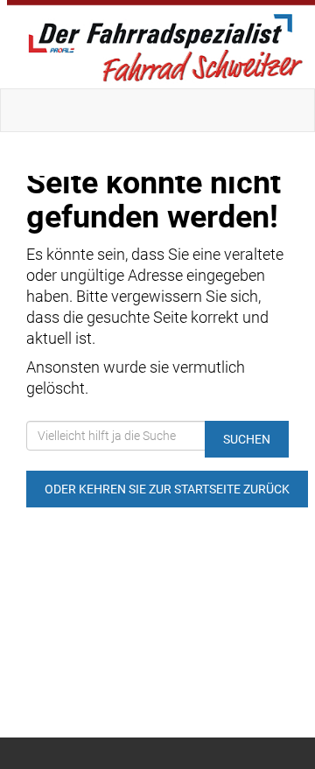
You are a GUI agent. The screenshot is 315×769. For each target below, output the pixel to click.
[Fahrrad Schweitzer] (161, 44)
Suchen (246, 439)
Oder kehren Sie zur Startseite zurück (167, 489)
